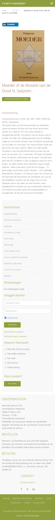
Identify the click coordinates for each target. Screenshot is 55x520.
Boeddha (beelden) (13, 264)
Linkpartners (16, 503)
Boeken (7, 276)
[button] (51, 3)
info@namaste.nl (27, 482)
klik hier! (12, 384)
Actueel (49, 498)
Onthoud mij (12, 318)
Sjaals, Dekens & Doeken (16, 257)
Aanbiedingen (10, 214)
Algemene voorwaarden (22, 498)
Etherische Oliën (12, 233)
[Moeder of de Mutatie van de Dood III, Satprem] (27, 55)
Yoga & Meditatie (12, 251)
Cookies (27, 503)
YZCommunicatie (31, 516)
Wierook (8, 226)
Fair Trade (9, 239)
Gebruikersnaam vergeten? (15, 336)
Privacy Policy (38, 503)
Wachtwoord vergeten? (14, 332)
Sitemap (6, 498)
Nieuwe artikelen (12, 220)
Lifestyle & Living (12, 270)
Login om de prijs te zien (16, 99)
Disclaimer (39, 498)
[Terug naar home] (14, 3)
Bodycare (8, 245)
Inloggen (12, 325)
